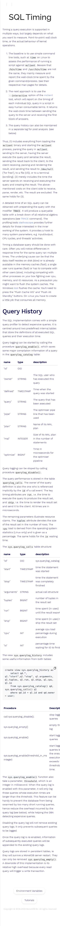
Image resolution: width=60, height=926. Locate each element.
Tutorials (29, 900)
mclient (48, 95)
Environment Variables (29, 890)
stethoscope (26, 222)
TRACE (25, 218)
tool (16, 288)
